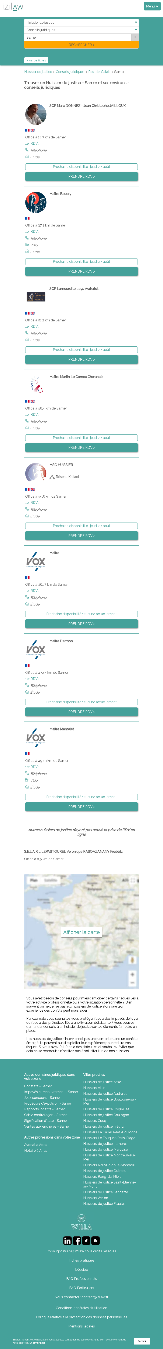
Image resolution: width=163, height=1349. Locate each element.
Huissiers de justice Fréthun (104, 1126)
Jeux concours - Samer (42, 1098)
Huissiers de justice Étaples (104, 1204)
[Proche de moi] (135, 37)
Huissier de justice (38, 72)
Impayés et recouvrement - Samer (51, 1092)
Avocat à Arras (35, 1145)
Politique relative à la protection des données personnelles (81, 1317)
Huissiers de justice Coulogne (106, 1115)
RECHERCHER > (81, 45)
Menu (151, 6)
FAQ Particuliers (81, 1288)
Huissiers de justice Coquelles (106, 1109)
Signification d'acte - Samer (45, 1121)
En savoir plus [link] (37, 1343)
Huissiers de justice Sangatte (105, 1192)
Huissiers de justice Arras (102, 1082)
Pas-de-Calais (99, 72)
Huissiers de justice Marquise (105, 1149)
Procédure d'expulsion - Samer (48, 1103)
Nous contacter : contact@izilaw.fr (81, 1297)
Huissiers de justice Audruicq (105, 1094)
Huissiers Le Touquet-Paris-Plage (109, 1138)
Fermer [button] (142, 1341)
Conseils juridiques (70, 72)
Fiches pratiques (81, 1260)
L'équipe (81, 1270)
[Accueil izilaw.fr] (12, 12)
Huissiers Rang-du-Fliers (102, 1177)
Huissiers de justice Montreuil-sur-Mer (109, 1157)
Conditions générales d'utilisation (81, 1308)
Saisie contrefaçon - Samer (45, 1115)
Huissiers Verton (95, 1198)
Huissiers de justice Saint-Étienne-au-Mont (109, 1184)
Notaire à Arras (35, 1151)
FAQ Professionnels (81, 1279)
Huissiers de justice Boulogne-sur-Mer (109, 1101)
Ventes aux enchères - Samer (47, 1126)
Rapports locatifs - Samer (44, 1109)
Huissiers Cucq (94, 1121)
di (25, 34)
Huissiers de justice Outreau (104, 1171)
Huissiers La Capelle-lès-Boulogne (110, 1132)
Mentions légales (81, 1326)
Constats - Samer (38, 1086)
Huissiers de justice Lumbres (105, 1144)
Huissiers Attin (94, 1088)
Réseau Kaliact (67, 477)
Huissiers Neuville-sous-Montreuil (109, 1165)
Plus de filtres (36, 60)
